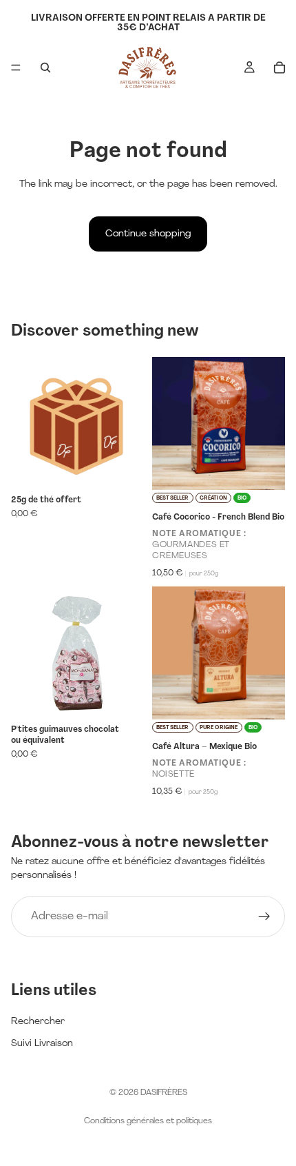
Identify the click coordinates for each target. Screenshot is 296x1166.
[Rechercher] (45, 67)
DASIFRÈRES (163, 1093)
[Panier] (279, 67)
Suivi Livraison (42, 1044)
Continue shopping (148, 234)
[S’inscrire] (264, 916)
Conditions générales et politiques (148, 1121)
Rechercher (38, 1021)
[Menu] (16, 67)
